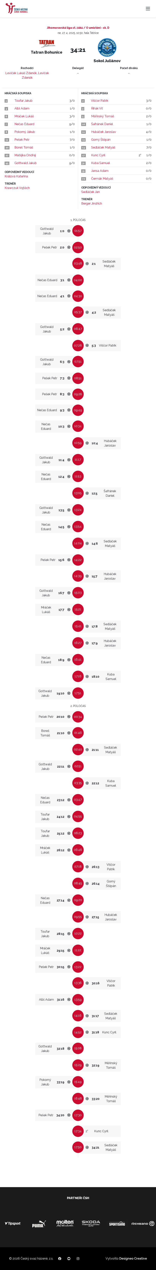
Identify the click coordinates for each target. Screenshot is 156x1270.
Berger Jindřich (91, 203)
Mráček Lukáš (24, 116)
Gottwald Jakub (25, 163)
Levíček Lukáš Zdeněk (21, 73)
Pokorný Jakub (24, 132)
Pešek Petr (21, 139)
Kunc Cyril (98, 155)
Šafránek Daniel (102, 124)
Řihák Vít (97, 108)
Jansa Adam (99, 171)
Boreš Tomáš (23, 147)
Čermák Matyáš (102, 178)
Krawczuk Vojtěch (17, 188)
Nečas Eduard (24, 124)
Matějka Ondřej (25, 155)
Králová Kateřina (16, 176)
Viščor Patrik (99, 100)
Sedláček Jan (90, 192)
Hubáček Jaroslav (103, 132)
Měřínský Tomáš (102, 116)
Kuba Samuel (100, 163)
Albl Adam (21, 108)
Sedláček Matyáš (103, 147)
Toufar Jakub (23, 100)
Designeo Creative (133, 1258)
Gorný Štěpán (101, 139)
